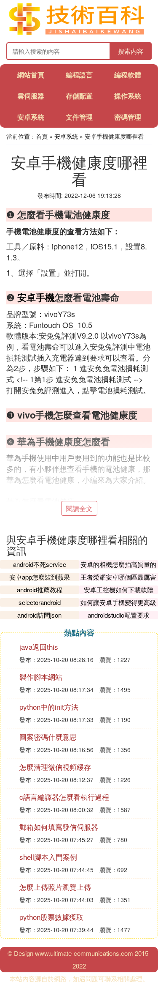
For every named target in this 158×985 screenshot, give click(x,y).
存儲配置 (79, 96)
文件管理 (79, 117)
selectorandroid (40, 602)
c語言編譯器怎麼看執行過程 (64, 796)
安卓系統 (30, 117)
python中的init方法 (48, 706)
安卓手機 (35, 297)
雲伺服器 (30, 96)
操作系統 (127, 96)
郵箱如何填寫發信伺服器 (58, 826)
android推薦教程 (39, 589)
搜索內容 (130, 51)
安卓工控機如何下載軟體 (118, 589)
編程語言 (79, 74)
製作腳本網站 (40, 676)
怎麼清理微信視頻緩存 (55, 766)
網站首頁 (30, 74)
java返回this (38, 646)
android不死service (39, 564)
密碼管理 (127, 117)
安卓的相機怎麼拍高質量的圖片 (118, 568)
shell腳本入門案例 (48, 856)
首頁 (42, 136)
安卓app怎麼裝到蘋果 (39, 576)
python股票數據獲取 (51, 916)
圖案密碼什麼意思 (48, 736)
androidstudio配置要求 (119, 614)
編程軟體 (127, 74)
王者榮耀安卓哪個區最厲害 (118, 576)
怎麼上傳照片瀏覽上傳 (55, 886)
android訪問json (39, 614)
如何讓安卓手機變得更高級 (118, 602)
